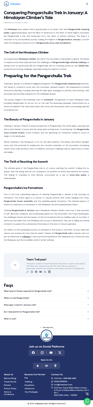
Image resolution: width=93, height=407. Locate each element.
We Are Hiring (10, 378)
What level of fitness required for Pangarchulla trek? (28, 291)
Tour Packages (31, 392)
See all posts (48, 327)
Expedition (29, 385)
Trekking (28, 382)
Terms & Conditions (9, 393)
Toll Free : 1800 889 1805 (65, 378)
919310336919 (60, 381)
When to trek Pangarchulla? (16, 298)
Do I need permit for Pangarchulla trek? (22, 312)
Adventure (29, 388)
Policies (7, 385)
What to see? (10, 318)
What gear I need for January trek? (20, 305)
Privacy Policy (10, 388)
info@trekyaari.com (63, 384)
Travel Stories (10, 382)
